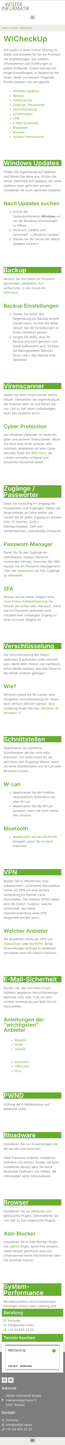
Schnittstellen (23, 114)
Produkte (14, 28)
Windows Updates (26, 91)
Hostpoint (22, 1062)
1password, (26, 571)
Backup (18, 96)
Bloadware (20, 127)
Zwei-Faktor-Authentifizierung (25, 601)
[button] (33, 17)
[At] (4, 1380)
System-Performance (28, 137)
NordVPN (36, 944)
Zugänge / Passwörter (29, 105)
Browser (19, 132)
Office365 (22, 1066)
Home (4, 28)
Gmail (19, 1044)
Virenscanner (22, 100)
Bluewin (20, 1040)
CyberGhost (12, 944)
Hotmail (20, 1049)
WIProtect (11, 292)
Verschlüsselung (25, 109)
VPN (16, 118)
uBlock (14, 1246)
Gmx (18, 1071)
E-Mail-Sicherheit (25, 123)
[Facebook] (11, 1380)
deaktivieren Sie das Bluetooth (35, 837)
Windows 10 (49, 708)
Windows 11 (12, 713)
